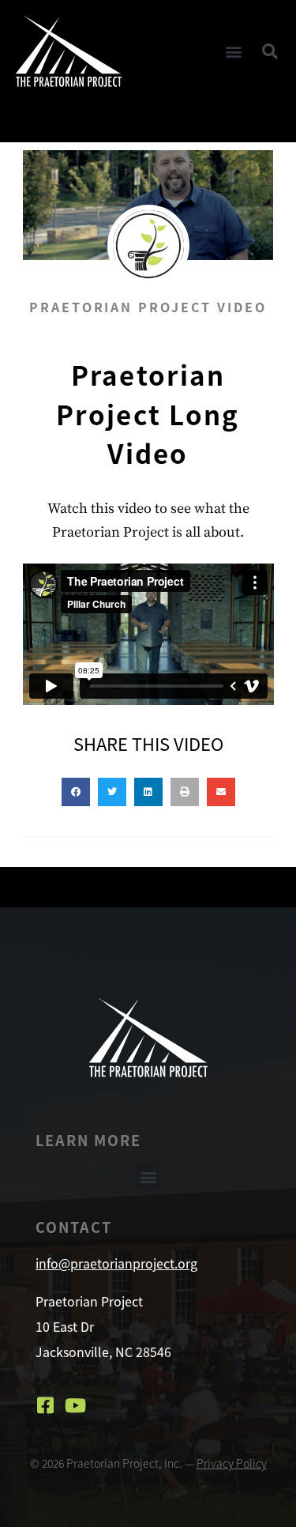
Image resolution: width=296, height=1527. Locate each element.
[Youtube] (75, 1405)
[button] (234, 51)
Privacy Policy (232, 1463)
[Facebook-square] (45, 1405)
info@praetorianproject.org (116, 1263)
